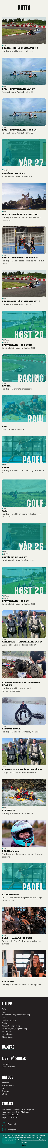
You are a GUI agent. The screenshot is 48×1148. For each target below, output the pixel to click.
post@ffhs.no (14, 1117)
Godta (24, 1145)
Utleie (4, 1094)
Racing (5, 1023)
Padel (4, 1012)
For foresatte (8, 1085)
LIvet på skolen (14, 1058)
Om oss (7, 1077)
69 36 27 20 (13, 1115)
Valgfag (8, 1047)
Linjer (7, 1003)
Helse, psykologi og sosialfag (14, 1028)
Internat (5, 1064)
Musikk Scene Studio (11, 1026)
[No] (45, 1140)
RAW (4, 1009)
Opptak (5, 1091)
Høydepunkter (8, 1066)
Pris (3, 1088)
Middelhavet (7, 1034)
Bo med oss (7, 1031)
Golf (4, 1017)
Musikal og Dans (9, 1020)
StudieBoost (7, 1037)
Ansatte (5, 1082)
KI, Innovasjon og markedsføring (16, 1014)
